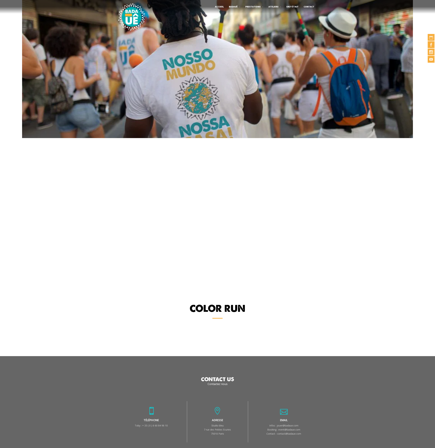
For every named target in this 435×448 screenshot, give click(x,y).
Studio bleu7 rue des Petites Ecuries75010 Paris (217, 429)
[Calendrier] (431, 37)
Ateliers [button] (273, 6)
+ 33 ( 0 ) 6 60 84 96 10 (155, 425)
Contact (309, 6)
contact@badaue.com (289, 433)
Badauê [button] (233, 6)
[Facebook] (431, 44)
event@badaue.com (289, 429)
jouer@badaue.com (287, 425)
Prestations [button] (253, 6)
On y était (292, 6)
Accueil (219, 6)
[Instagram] (431, 52)
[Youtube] (431, 59)
